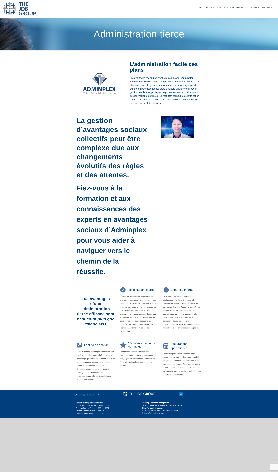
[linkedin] (181, 394)
